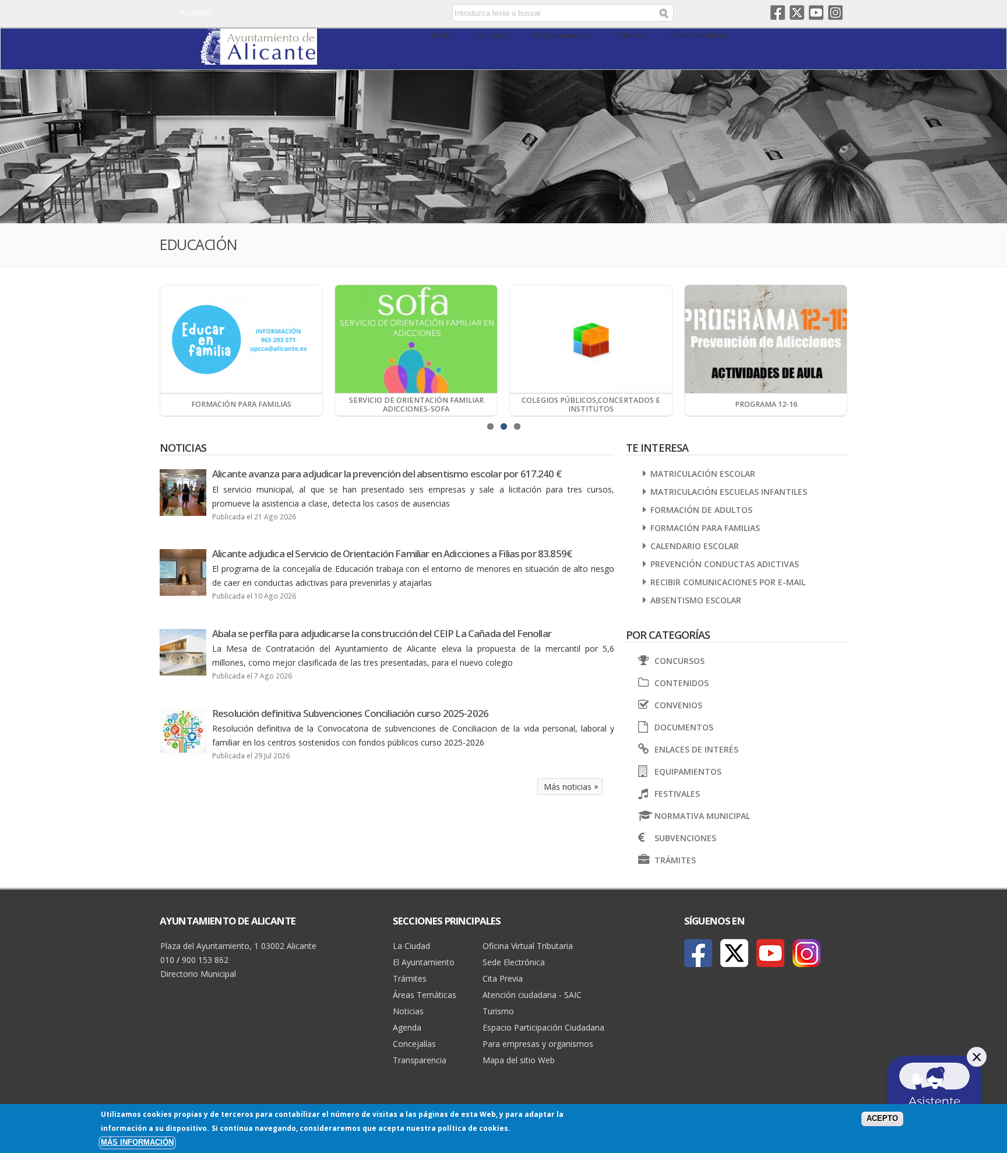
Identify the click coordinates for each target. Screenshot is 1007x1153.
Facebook (777, 12)
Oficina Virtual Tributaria (528, 945)
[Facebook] (698, 953)
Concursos (679, 660)
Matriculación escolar (702, 473)
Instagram (835, 12)
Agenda (407, 1027)
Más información (137, 1142)
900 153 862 (205, 959)
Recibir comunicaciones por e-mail (727, 582)
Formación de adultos (701, 509)
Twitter (797, 12)
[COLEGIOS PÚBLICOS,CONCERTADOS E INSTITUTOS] (591, 339)
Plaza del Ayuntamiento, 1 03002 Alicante (238, 945)
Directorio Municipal (198, 973)
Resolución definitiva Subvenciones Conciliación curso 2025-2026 (350, 713)
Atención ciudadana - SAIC (532, 994)
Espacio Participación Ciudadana (543, 1027)
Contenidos (681, 682)
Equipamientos (687, 771)
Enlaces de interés (696, 749)
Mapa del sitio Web (519, 1060)
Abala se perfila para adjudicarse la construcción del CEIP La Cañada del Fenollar (381, 633)
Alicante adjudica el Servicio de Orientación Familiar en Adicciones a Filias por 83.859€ (392, 553)
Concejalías (414, 1043)
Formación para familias (705, 527)
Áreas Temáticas (698, 35)
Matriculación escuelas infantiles (728, 491)
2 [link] (504, 426)
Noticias (408, 1011)
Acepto (882, 1119)
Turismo (498, 1011)
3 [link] (517, 426)
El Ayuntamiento (562, 35)
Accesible (196, 12)
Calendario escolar (694, 545)
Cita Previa (503, 978)
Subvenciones (685, 837)
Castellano (353, 13)
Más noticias (567, 786)
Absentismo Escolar (695, 600)
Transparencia (419, 1060)
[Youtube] (770, 953)
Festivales (677, 793)
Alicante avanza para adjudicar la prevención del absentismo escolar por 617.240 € (386, 473)
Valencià (370, 13)
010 (167, 959)
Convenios (678, 705)
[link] (258, 58)
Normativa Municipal (702, 815)
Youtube (816, 12)
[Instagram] (807, 953)
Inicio (441, 35)
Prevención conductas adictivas (724, 564)
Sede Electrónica (514, 962)
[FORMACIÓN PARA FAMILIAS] (241, 339)
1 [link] (490, 426)
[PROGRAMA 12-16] (766, 339)
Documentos (683, 727)
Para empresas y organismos (538, 1043)
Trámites (630, 35)
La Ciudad (492, 35)
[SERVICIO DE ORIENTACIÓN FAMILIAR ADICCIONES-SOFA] (416, 339)
